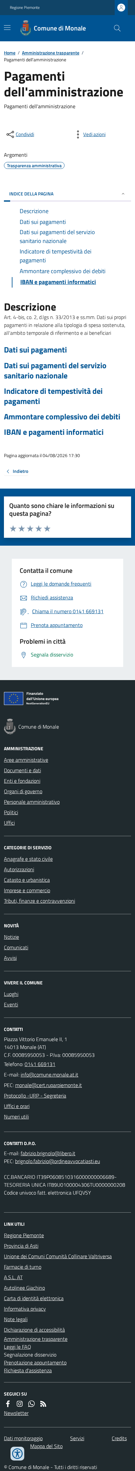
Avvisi (10, 958)
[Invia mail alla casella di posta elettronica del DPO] (48, 1153)
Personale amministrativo (32, 802)
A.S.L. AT (13, 1277)
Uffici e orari (16, 1106)
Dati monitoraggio (23, 1438)
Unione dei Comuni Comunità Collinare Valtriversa (58, 1256)
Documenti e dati (22, 770)
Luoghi (11, 994)
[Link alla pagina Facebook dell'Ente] (8, 1404)
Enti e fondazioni (22, 781)
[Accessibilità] (17, 1453)
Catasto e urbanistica (27, 880)
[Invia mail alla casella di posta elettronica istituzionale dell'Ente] (49, 1074)
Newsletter (16, 1413)
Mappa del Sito (46, 1446)
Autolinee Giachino (24, 1288)
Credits (119, 1438)
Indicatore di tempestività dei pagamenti (53, 396)
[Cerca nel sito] (114, 28)
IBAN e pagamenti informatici (54, 432)
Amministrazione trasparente (50, 52)
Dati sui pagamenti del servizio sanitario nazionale (55, 370)
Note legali (16, 1319)
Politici (11, 812)
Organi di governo (23, 791)
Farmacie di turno (22, 1267)
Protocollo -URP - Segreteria (35, 1095)
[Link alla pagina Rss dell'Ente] (43, 1404)
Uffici (9, 823)
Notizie (11, 937)
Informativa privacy (25, 1309)
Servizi (77, 1438)
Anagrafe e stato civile (28, 859)
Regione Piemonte (25, 7)
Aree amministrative (26, 760)
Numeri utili (16, 1116)
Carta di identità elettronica (34, 1298)
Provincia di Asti (21, 1246)
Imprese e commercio (27, 890)
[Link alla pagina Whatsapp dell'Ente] (31, 1404)
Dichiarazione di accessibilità (34, 1330)
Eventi (11, 1004)
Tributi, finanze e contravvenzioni (39, 901)
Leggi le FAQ (17, 1347)
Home (9, 52)
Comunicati (16, 947)
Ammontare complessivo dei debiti (62, 417)
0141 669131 (40, 1064)
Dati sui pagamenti (35, 350)
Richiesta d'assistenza (28, 1370)
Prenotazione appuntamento (35, 1362)
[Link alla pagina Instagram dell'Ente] (20, 1404)
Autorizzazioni (19, 869)
